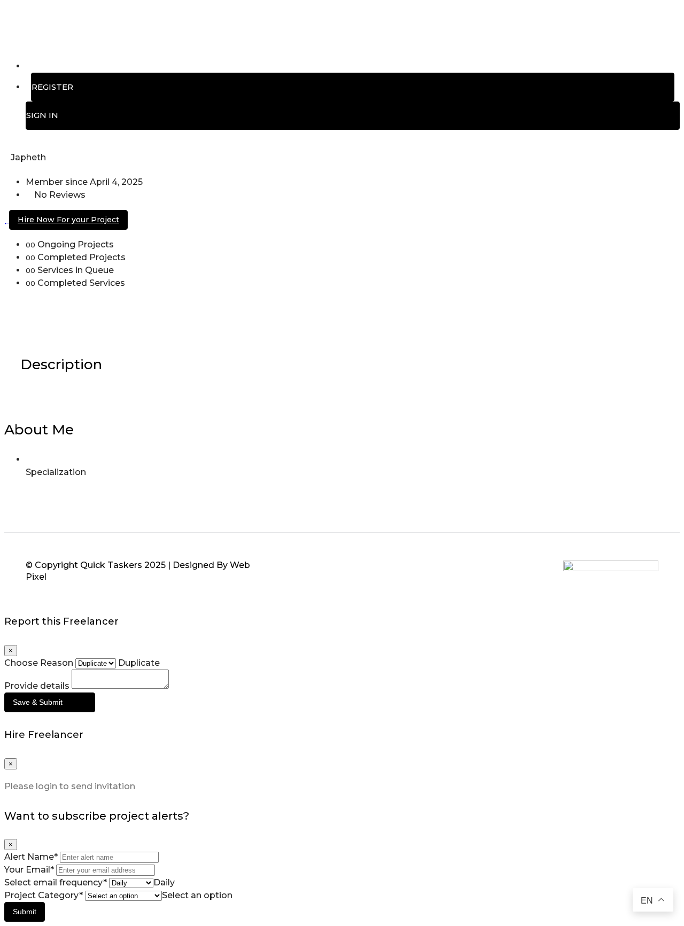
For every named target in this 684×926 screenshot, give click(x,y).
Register (52, 87)
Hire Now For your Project (68, 219)
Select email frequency (55, 882)
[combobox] (138, 663)
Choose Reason (38, 663)
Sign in (42, 115)
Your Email (29, 870)
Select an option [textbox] (197, 895)
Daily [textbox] (164, 882)
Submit (24, 911)
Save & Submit (38, 702)
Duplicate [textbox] (138, 663)
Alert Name (31, 857)
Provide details (36, 686)
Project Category (43, 895)
